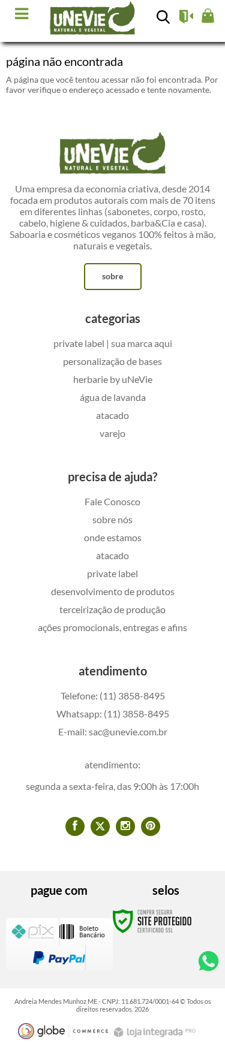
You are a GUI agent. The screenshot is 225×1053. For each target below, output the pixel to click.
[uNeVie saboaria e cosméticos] (93, 19)
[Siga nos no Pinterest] (150, 826)
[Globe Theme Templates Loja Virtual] (63, 1031)
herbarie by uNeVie (112, 379)
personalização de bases (112, 361)
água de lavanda (113, 397)
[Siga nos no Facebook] (75, 826)
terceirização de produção (112, 609)
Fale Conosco (112, 501)
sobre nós (112, 519)
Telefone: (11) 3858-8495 (113, 695)
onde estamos (113, 537)
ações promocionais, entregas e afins (112, 627)
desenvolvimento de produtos (113, 591)
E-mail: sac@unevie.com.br (112, 731)
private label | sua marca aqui (112, 343)
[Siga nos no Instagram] (125, 826)
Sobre (112, 276)
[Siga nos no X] (100, 826)
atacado (112, 415)
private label (112, 573)
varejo (112, 433)
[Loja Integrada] (156, 1032)
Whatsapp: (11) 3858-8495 (112, 713)
